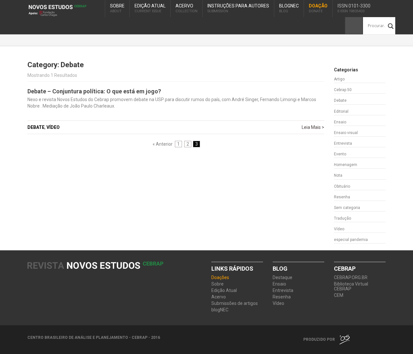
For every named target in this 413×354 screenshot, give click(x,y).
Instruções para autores (238, 8)
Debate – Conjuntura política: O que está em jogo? (94, 91)
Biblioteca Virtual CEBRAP (351, 286)
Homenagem (345, 164)
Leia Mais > (313, 127)
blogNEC (289, 8)
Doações (220, 277)
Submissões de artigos (234, 303)
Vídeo (53, 127)
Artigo (339, 79)
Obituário (342, 186)
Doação (318, 8)
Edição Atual (150, 8)
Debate (36, 127)
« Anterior (163, 144)
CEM (338, 295)
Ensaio (340, 122)
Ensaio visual (346, 132)
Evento (340, 154)
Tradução (342, 218)
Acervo (186, 8)
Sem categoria (347, 207)
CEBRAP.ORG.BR (351, 277)
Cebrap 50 (343, 90)
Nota (338, 175)
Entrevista (343, 143)
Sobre (117, 8)
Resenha (342, 197)
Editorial (341, 111)
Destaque (282, 277)
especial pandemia (351, 239)
